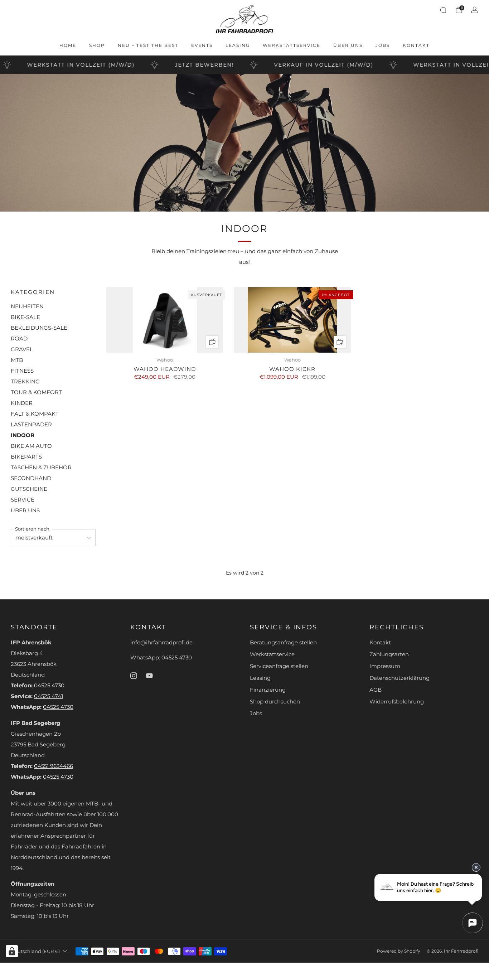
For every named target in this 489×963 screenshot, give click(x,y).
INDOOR (22, 435)
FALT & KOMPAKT (35, 414)
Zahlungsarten (389, 654)
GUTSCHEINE (29, 489)
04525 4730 (49, 685)
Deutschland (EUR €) (35, 951)
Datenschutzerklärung (399, 678)
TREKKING (25, 381)
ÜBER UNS (25, 510)
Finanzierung (268, 690)
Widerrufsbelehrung (396, 701)
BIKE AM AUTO (31, 446)
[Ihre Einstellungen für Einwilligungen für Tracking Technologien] (12, 951)
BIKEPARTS (26, 457)
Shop (97, 45)
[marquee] (244, 64)
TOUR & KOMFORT (36, 392)
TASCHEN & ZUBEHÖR (41, 467)
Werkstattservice (291, 45)
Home (67, 45)
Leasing (238, 45)
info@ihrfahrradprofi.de (161, 642)
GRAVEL (22, 349)
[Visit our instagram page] (133, 675)
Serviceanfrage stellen (279, 666)
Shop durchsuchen (275, 701)
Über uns (348, 45)
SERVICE (22, 500)
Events (202, 45)
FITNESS (22, 371)
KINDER (22, 403)
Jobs (383, 45)
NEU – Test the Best (148, 45)
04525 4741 (48, 696)
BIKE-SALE (25, 317)
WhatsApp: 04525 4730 (161, 657)
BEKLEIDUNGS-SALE (39, 328)
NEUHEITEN (27, 306)
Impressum (384, 666)
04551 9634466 (53, 766)
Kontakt (416, 45)
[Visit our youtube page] (149, 675)
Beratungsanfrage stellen (283, 642)
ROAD (19, 338)
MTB (17, 360)
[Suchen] (443, 10)
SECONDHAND (31, 478)
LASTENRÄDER (31, 424)
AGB (375, 690)
